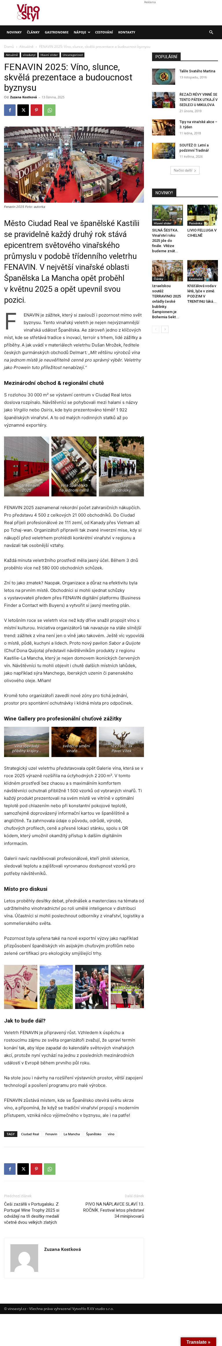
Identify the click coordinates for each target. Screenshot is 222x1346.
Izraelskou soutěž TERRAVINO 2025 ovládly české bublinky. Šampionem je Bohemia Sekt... (166, 301)
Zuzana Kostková (62, 1249)
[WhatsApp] (50, 1169)
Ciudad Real (30, 1134)
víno (111, 1134)
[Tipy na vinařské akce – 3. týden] (163, 127)
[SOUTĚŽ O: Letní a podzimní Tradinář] (163, 151)
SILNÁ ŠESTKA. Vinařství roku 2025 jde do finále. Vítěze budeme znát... (165, 240)
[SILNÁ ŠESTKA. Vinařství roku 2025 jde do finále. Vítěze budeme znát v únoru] (167, 215)
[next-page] (165, 329)
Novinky (14, 32)
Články (33, 32)
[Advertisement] (111, 82)
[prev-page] (155, 329)
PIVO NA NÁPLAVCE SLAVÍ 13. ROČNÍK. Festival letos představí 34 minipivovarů (113, 1210)
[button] (211, 32)
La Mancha (72, 1134)
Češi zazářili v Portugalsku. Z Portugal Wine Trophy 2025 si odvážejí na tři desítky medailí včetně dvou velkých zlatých (31, 1213)
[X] (23, 1169)
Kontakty (126, 32)
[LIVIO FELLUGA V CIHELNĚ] (202, 215)
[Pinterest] (36, 1169)
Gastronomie (57, 32)
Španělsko (93, 1134)
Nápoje (80, 32)
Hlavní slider (162, 223)
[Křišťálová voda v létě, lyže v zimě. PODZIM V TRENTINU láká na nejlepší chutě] (202, 270)
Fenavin (51, 1134)
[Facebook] (10, 1169)
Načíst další (183, 170)
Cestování (104, 32)
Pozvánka (195, 223)
